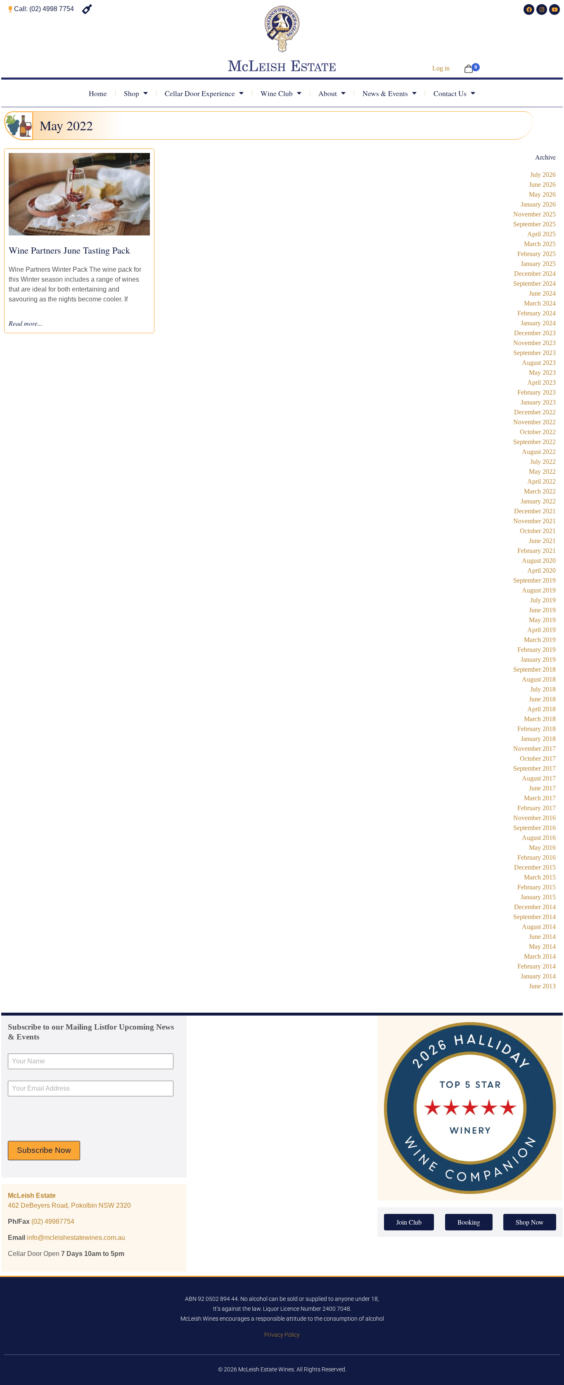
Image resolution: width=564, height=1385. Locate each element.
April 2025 (541, 233)
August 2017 (539, 778)
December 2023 (535, 332)
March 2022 (540, 491)
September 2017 (534, 768)
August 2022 (539, 451)
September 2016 (534, 827)
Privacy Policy (282, 1334)
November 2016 (534, 817)
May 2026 (542, 194)
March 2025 (540, 243)
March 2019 (540, 639)
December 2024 (535, 273)
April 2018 (541, 708)
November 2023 (534, 342)
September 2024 (534, 283)
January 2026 (538, 204)
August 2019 (539, 590)
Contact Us (450, 93)
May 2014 (542, 946)
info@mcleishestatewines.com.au (76, 1237)
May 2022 (542, 471)
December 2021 (535, 511)
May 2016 (542, 847)
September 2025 (534, 224)
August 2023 (539, 362)
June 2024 (542, 293)
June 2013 (542, 986)
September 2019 (534, 580)
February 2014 (536, 966)
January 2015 (538, 897)
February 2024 (536, 313)
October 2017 (538, 758)
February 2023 (536, 392)
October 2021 (538, 530)
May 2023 (542, 372)
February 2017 (536, 807)
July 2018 (543, 689)
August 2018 (539, 679)
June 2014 (542, 936)
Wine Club (277, 93)
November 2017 (534, 748)
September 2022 (534, 441)
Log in (441, 68)
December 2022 (535, 412)
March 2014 (540, 956)
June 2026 (542, 184)
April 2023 (541, 382)
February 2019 (536, 649)
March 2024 (540, 303)
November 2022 (534, 422)
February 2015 (536, 887)
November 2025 (534, 214)
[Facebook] (529, 9)
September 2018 (534, 669)
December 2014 (535, 906)
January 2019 (538, 659)
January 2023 (538, 402)
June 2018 (542, 699)
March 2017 (540, 798)
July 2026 (543, 174)
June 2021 (542, 540)
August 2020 (539, 560)
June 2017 (542, 788)
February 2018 (536, 728)
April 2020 (541, 570)
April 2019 (541, 629)
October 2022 (538, 431)
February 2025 (536, 253)
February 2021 (536, 550)
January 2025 (538, 263)
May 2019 (542, 619)
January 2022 (538, 501)
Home (98, 93)
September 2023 (534, 352)
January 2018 (538, 738)
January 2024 (538, 323)
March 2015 (540, 877)
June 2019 (542, 610)
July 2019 (543, 600)
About (327, 93)
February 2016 (536, 857)
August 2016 (539, 837)
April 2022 (541, 481)
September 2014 (534, 916)
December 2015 (535, 867)
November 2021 (534, 520)
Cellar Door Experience (200, 93)
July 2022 (543, 461)
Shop (131, 93)
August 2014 (539, 926)
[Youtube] (554, 9)
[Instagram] (541, 9)
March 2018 (540, 718)
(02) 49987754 (52, 1221)
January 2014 (538, 976)
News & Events (385, 93)
